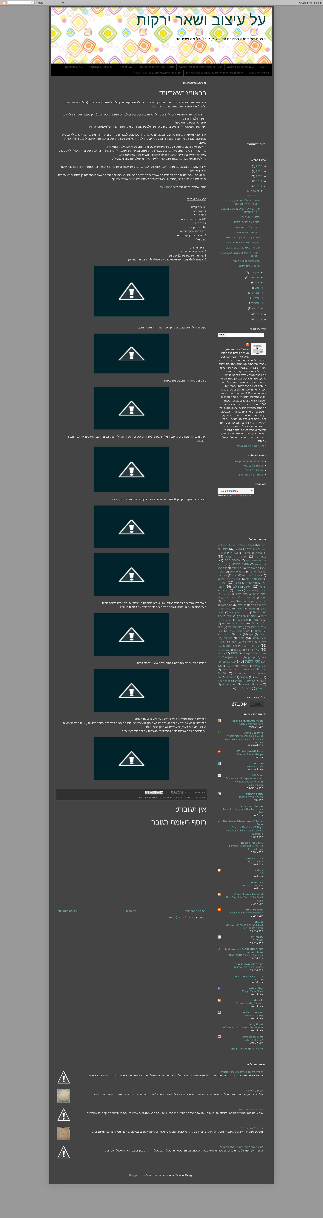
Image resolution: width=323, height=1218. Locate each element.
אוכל (239, 549)
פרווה (234, 645)
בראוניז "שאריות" (250, 216)
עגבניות (226, 623)
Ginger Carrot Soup (252, 991)
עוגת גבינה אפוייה (239, 631)
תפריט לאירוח (244, 688)
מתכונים (166, 187)
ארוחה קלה (232, 560)
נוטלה (229, 616)
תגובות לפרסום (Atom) (182, 917)
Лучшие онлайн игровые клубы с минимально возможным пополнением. (244, 781)
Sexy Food (256, 1024)
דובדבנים (222, 575)
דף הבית (264, 66)
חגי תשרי (251, 582)
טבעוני (225, 590)
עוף (251, 634)
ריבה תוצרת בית (257, 673)
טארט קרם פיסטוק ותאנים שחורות (241, 237)
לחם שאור (250, 597)
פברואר (254, 302)
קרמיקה (243, 665)
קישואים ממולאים (254, 1015)
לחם (263, 597)
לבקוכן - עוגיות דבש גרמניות (248, 967)
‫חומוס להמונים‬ (254, 793)
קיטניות (246, 653)
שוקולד (244, 677)
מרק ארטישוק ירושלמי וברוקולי (243, 242)
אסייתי (234, 553)
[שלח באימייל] (161, 792)
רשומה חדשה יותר (195, 910)
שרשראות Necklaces (100, 66)
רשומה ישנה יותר (67, 910)
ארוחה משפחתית (256, 560)
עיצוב (239, 634)
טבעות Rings (125, 66)
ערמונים (226, 634)
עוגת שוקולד (150, 797)
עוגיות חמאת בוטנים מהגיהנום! (242, 247)
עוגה (220, 627)
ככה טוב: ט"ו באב (254, 1039)
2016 (258, 176)
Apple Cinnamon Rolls (251, 723)
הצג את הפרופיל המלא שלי (251, 445)
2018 (258, 166)
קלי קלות (253, 661)
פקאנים (255, 646)
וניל (264, 582)
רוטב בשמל (249, 669)
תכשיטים (246, 684)
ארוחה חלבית (236, 556)
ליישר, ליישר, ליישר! (252, 1128)
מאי (256, 287)
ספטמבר (253, 277)
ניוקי (220, 616)
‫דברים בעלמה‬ (254, 858)
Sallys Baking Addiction (247, 720)
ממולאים (225, 608)
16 (261, 873)
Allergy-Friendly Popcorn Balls (246, 912)
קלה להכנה (224, 657)
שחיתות (229, 677)
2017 (258, 171)
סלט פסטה (242, 620)
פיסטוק (262, 642)
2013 (258, 314)
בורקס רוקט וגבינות (249, 195)
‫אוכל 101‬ (257, 775)
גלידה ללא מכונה (251, 575)
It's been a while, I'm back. (248, 1003)
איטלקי (258, 553)
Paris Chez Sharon (251, 806)
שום (257, 677)
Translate (245, 495)
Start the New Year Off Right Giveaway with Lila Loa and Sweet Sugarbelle (244, 830)
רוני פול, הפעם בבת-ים (251, 797)
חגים (224, 583)
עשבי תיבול (259, 638)
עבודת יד (240, 623)
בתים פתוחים (237, 571)
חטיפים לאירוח (254, 1090)
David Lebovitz (253, 732)
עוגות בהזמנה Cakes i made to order (200, 66)
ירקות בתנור (242, 594)
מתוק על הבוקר (248, 616)
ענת (243, 344)
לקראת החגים (246, 601)
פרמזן (221, 645)
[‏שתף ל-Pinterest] (147, 792)
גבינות (221, 571)
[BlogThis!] (158, 792)
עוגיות (258, 631)
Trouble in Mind (253, 1036)
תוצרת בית (224, 680)
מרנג (246, 612)
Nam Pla (262, 545)
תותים (259, 684)
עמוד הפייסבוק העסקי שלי (248, 461)
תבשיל (238, 681)
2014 (258, 186)
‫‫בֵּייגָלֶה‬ (259, 921)
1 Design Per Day (252, 842)
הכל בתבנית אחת (230, 579)
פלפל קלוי (247, 642)
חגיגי (238, 582)
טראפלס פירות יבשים (252, 885)
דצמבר (254, 190)
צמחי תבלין (260, 653)
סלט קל (226, 620)
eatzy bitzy (256, 988)
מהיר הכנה (227, 605)
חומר (91, 126)
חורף (263, 586)
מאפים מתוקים (258, 605)
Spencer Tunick (247, 545)
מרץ (256, 297)
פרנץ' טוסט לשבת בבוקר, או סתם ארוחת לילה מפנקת (241, 202)
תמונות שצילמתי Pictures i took (156, 66)
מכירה (239, 608)
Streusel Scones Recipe (250, 754)
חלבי (236, 586)
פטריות (228, 638)
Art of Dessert (254, 909)
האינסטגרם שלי (254, 470)
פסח (233, 642)
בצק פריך (222, 568)
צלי (247, 650)
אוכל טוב (223, 548)
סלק (253, 623)
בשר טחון (256, 571)
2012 (258, 319)
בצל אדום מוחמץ (254, 861)
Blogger (133, 1175)
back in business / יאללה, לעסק (246, 955)
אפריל (255, 292)
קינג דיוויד (258, 940)
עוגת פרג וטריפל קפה (251, 1109)
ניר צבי (258, 619)
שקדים (251, 680)
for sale (232, 545)
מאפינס (242, 604)
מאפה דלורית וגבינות (248, 227)
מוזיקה (263, 608)
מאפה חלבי (228, 601)
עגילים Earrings (74, 66)
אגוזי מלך (252, 549)
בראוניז (179, 797)
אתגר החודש (191, 797)
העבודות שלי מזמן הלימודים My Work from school (215, 72)
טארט (237, 590)
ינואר (256, 308)
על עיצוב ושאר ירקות (201, 20)
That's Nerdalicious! (250, 751)
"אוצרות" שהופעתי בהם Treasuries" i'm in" (156, 72)
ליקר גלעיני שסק (254, 766)
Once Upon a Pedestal (248, 894)
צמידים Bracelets (259, 72)
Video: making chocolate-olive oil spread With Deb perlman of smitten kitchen (243, 739)
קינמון (251, 657)
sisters (258, 870)
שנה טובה (258, 979)
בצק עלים (237, 568)
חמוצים (250, 590)
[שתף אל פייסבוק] (151, 792)
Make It (258, 1000)
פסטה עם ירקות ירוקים (247, 221)
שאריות (139, 797)
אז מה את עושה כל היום (249, 964)
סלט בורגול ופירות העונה (246, 260)
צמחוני (225, 650)
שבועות (222, 673)
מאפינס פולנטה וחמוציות (246, 232)
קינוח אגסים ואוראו (249, 265)
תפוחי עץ (261, 688)
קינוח (234, 653)
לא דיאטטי (226, 594)
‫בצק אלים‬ (257, 882)
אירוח (247, 552)
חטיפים (171, 797)
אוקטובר (254, 272)
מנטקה (162, 797)
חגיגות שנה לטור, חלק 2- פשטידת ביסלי (241, 1146)
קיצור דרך (237, 657)
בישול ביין (252, 567)
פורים (241, 638)
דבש (234, 575)
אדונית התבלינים (253, 1012)
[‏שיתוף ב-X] (154, 792)
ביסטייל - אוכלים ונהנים (249, 976)
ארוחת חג (260, 564)
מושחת (251, 608)
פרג (244, 646)
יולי (257, 282)
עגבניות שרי (235, 627)
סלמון (263, 623)
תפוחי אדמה (229, 684)
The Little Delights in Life (246, 1048)
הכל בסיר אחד (254, 578)
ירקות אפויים (259, 594)
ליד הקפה (235, 597)
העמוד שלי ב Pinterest (250, 474)
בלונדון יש (257, 937)
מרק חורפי (234, 612)
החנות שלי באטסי (253, 465)
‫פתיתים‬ (258, 763)
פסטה (222, 642)
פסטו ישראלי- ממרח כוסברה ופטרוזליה (243, 1027)
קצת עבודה (229, 661)
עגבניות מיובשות (256, 627)
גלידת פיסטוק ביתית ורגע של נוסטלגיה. (241, 1071)
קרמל (230, 666)
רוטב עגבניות (229, 669)
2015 (258, 181)
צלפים (237, 650)
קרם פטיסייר (259, 666)
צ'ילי (257, 650)
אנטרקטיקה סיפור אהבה (240, 66)
